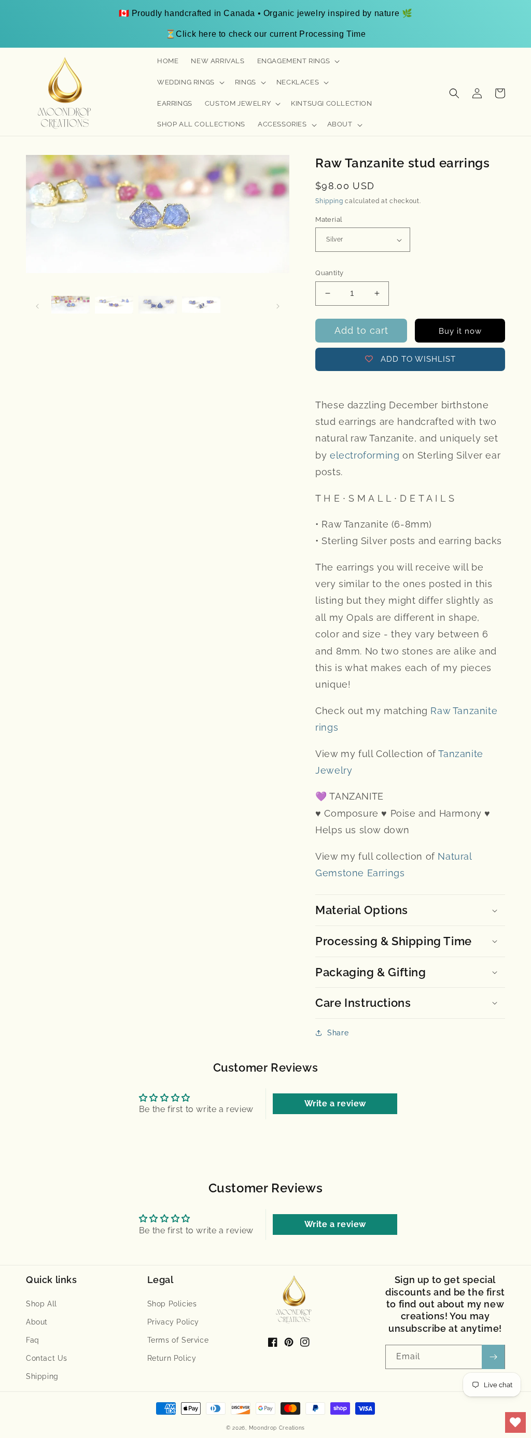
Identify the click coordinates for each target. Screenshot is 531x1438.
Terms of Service (178, 1340)
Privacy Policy (173, 1322)
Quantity (329, 273)
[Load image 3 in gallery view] (157, 305)
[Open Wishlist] (515, 1422)
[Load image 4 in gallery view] (201, 305)
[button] (297, 61)
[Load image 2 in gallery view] (114, 305)
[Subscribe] (493, 1357)
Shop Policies (172, 1304)
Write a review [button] (335, 1103)
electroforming (364, 455)
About (37, 1322)
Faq (32, 1340)
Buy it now (460, 331)
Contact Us (46, 1358)
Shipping (329, 201)
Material (328, 219)
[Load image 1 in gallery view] (70, 305)
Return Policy (172, 1358)
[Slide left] (37, 305)
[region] (265, 24)
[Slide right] (278, 305)
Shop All (41, 1304)
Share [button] (337, 1033)
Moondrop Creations (277, 1428)
